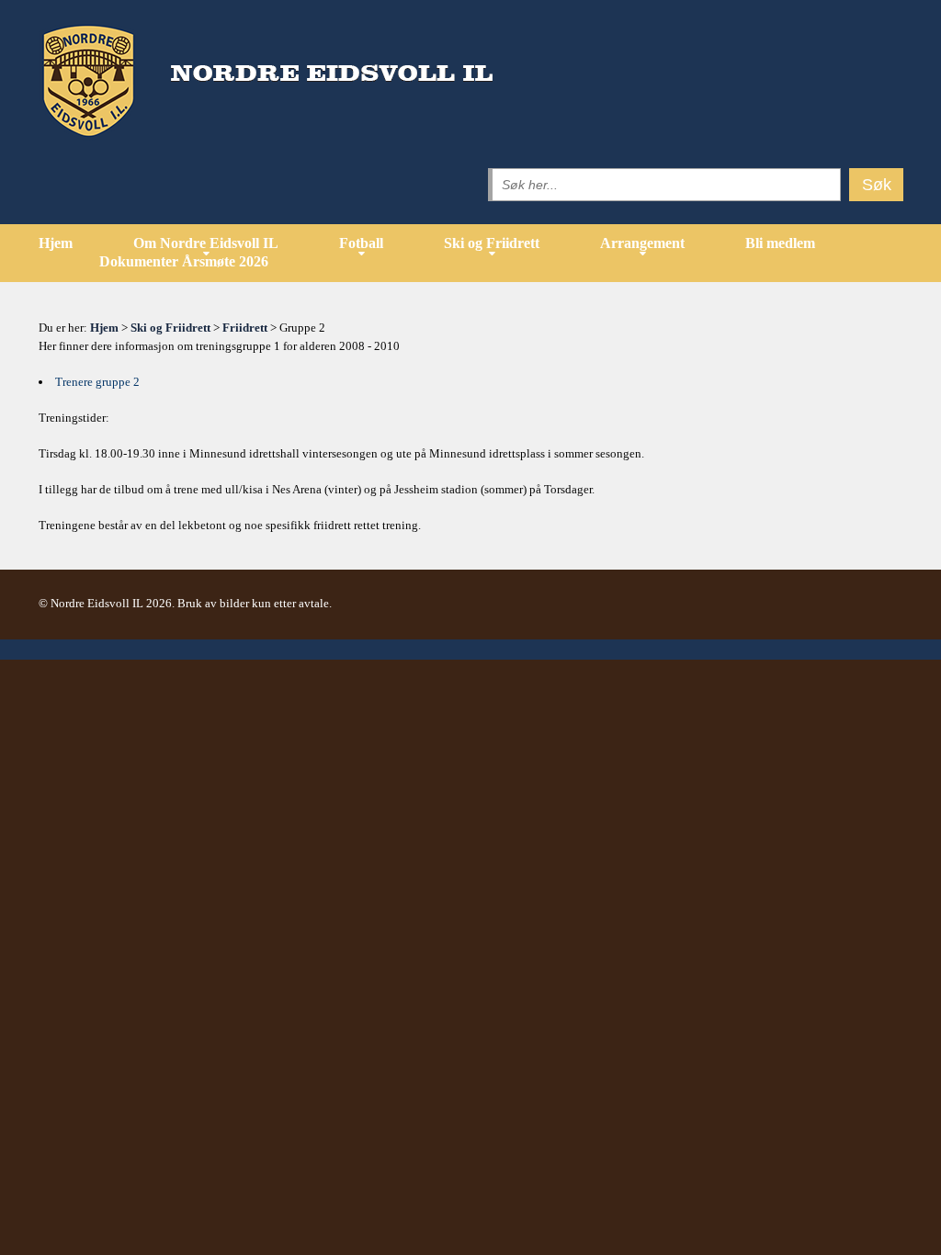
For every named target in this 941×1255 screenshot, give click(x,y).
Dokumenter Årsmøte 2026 (183, 261)
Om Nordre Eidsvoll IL (205, 243)
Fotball (361, 243)
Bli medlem (780, 243)
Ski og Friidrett (491, 243)
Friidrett (244, 327)
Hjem (56, 243)
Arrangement (642, 243)
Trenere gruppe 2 (97, 382)
